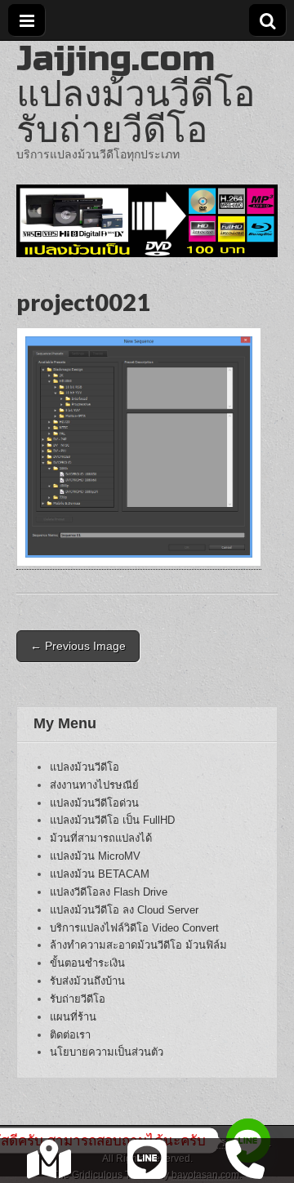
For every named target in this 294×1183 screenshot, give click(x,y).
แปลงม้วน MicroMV (95, 856)
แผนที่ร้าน (73, 1017)
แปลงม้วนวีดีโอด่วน (94, 803)
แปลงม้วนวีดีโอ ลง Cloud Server (124, 910)
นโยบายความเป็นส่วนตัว (106, 1052)
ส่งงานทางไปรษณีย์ (94, 785)
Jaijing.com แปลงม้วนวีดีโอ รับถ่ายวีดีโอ (135, 94)
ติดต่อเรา (70, 1035)
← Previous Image (78, 645)
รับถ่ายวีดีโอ (77, 999)
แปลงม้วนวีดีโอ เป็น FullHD (112, 820)
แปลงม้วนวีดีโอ (84, 767)
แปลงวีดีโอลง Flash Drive (108, 892)
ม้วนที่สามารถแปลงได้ (101, 838)
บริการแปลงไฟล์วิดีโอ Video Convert (134, 928)
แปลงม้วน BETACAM (99, 874)
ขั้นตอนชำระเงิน (87, 963)
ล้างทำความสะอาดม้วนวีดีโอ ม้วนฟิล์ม (138, 945)
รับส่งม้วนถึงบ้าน (87, 981)
